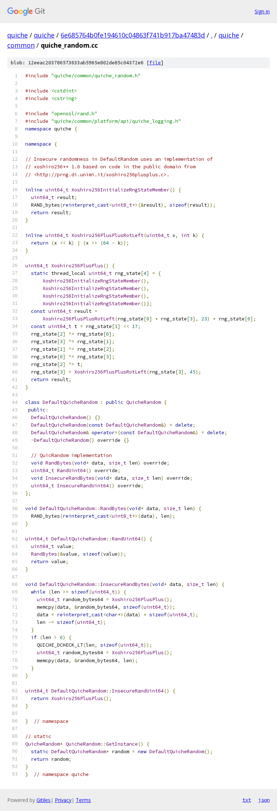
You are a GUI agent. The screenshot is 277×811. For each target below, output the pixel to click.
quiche (17, 35)
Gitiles (43, 800)
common (21, 45)
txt (246, 800)
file (155, 63)
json (264, 800)
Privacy (63, 800)
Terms (83, 800)
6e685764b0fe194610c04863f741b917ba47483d (133, 35)
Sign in (262, 11)
